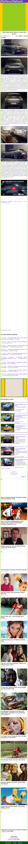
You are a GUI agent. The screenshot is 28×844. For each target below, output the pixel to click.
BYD (16, 409)
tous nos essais (14, 838)
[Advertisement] (14, 17)
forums (14, 842)
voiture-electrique (23, 432)
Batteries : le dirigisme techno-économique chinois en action (14, 358)
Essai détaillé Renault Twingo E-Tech (20, 426)
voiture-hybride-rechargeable (20, 410)
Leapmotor (17, 421)
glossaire (20, 842)
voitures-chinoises (18, 201)
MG (16, 456)
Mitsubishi (17, 467)
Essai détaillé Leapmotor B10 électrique (21, 415)
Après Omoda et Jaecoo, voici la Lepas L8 (17, 374)
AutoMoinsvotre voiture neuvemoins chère (14, 473)
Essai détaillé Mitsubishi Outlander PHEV (21, 460)
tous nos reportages (14, 839)
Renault (17, 432)
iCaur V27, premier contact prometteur (17, 341)
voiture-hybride (20, 456)
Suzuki (2, 445)
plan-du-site (8, 842)
